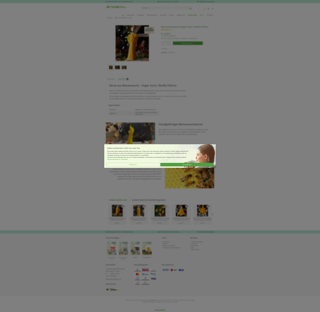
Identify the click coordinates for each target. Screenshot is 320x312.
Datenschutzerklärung (113, 159)
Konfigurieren (133, 164)
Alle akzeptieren (187, 164)
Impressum (124, 159)
